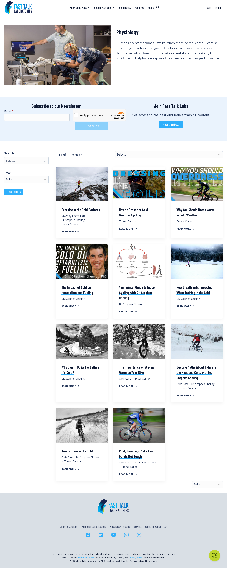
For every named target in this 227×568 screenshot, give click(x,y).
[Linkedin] (101, 535)
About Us (139, 7)
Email (8, 111)
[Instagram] (126, 535)
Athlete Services (69, 526)
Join (209, 7)
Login (218, 7)
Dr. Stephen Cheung (73, 220)
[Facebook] (88, 535)
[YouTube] (113, 535)
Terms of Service (86, 557)
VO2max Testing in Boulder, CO (150, 526)
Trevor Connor (69, 224)
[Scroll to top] (218, 550)
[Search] (44, 160)
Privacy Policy (135, 557)
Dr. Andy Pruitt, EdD (73, 216)
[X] (139, 535)
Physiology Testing (120, 526)
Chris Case (125, 378)
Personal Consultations (94, 526)
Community (125, 7)
